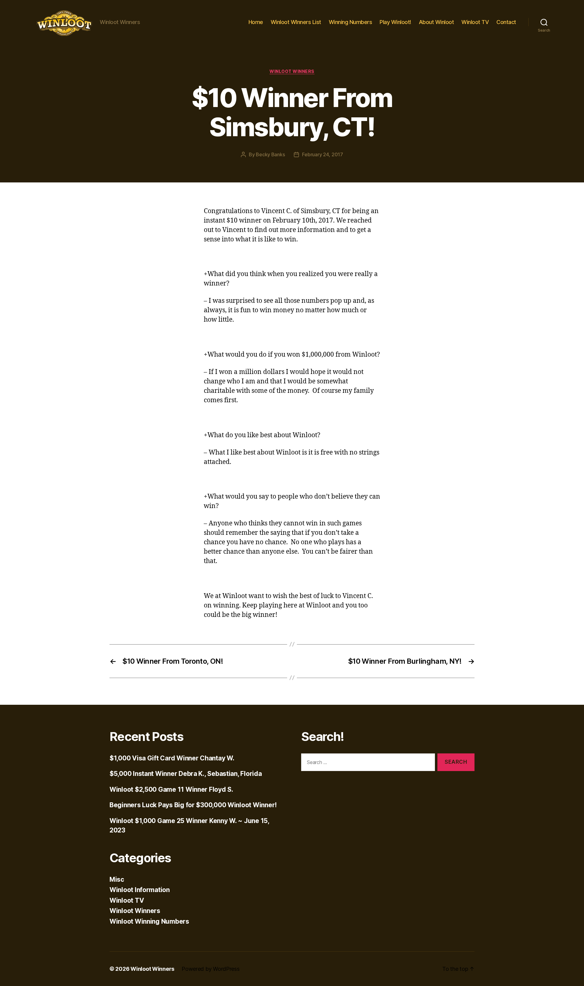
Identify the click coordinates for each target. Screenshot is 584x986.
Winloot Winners (292, 71)
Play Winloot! (395, 22)
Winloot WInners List (296, 22)
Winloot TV (475, 22)
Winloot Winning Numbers (149, 921)
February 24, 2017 (322, 154)
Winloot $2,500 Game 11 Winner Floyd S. (171, 789)
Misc (116, 879)
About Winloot (436, 22)
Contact (506, 22)
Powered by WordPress (211, 969)
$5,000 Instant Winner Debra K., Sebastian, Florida (185, 773)
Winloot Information (139, 890)
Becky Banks (270, 154)
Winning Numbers (350, 22)
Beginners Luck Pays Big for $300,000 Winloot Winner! (193, 805)
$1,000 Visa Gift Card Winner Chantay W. (171, 758)
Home (256, 22)
